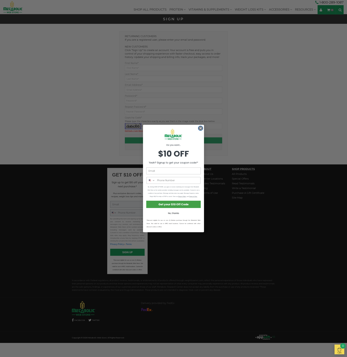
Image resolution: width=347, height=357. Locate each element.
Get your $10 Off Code (173, 204)
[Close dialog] (200, 128)
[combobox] (151, 180)
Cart (341, 349)
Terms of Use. (193, 196)
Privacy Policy (182, 196)
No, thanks (173, 213)
